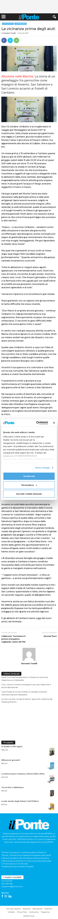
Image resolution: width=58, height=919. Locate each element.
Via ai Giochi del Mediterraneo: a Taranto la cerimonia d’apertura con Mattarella (24, 678)
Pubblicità (48, 909)
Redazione (27, 909)
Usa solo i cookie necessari (29, 494)
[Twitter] (10, 40)
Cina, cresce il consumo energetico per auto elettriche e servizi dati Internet (26, 685)
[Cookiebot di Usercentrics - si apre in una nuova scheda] (36, 423)
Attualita (8, 24)
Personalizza (27, 485)
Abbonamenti (37, 909)
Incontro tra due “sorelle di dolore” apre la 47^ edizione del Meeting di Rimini (26, 700)
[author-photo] (29, 654)
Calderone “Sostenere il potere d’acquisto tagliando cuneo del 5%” (13, 639)
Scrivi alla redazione (13, 909)
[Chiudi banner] (54, 423)
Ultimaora (20, 24)
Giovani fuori (50, 636)
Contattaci (11, 912)
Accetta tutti (29, 476)
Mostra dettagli (42, 467)
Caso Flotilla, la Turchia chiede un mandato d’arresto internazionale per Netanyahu (24, 693)
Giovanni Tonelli (9, 33)
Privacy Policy (22, 912)
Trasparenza (45, 912)
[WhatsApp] (16, 40)
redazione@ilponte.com (12, 886)
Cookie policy (34, 912)
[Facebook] (4, 40)
